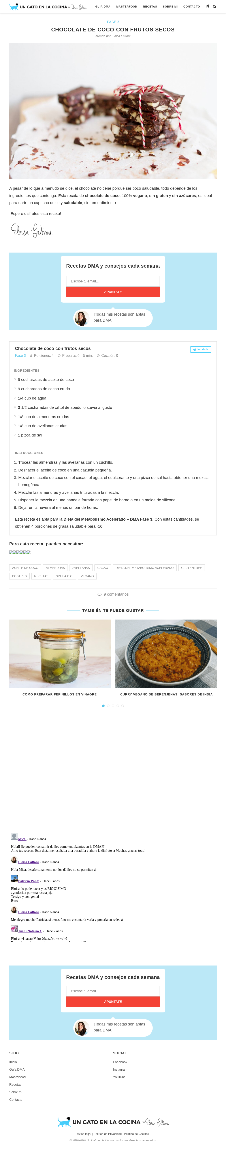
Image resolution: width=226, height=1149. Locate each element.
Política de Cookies (136, 1133)
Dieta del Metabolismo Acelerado (145, 568)
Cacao (102, 568)
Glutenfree (191, 568)
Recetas (150, 6)
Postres (19, 576)
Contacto (191, 6)
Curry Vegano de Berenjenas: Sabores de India (166, 694)
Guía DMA (103, 6)
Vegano (87, 576)
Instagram (120, 1069)
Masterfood (126, 6)
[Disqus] (113, 772)
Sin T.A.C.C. (64, 576)
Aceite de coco (25, 568)
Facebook (120, 1062)
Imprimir (202, 349)
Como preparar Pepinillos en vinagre (60, 694)
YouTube (119, 1077)
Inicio (13, 1062)
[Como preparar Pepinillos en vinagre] (59, 654)
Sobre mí (170, 6)
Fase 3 (113, 22)
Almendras (55, 568)
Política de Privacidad (108, 1133)
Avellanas (81, 568)
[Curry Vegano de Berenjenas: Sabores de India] (166, 654)
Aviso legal (84, 1133)
